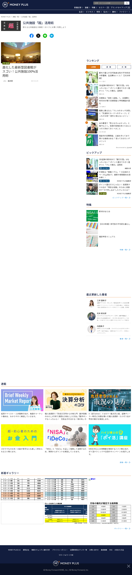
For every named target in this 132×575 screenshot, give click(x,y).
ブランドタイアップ (120, 7)
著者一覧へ (124, 339)
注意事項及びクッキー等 (78, 550)
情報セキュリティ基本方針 (40, 550)
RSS (110, 550)
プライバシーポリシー (60, 550)
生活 (80, 11)
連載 (86, 7)
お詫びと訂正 (119, 550)
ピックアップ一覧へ (121, 197)
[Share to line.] (45, 36)
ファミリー (123, 11)
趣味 (114, 11)
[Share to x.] (38, 36)
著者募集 (104, 550)
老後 (98, 11)
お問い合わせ (94, 550)
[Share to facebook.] (32, 36)
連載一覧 (16, 17)
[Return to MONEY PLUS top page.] (15, 4)
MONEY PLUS (5, 17)
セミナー (104, 7)
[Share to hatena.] (52, 36)
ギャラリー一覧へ (121, 528)
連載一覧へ (124, 462)
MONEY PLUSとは (14, 550)
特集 (93, 7)
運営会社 (26, 550)
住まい (106, 11)
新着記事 (77, 7)
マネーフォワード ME (66, 555)
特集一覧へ (124, 250)
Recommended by (121, 147)
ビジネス (89, 11)
